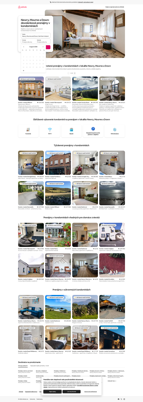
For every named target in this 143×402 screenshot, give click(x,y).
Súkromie (32, 399)
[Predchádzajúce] (68, 73)
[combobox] (35, 36)
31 (23, 70)
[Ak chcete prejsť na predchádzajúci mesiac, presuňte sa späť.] (23, 46)
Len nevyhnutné (71, 391)
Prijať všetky (52, 391)
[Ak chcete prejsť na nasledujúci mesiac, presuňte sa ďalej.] (42, 46)
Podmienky (40, 399)
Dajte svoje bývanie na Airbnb (115, 7)
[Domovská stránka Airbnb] (22, 7)
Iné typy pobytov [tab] (23, 365)
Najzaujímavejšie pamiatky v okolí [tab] (39, 365)
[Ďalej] (74, 73)
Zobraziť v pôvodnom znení (85, 2)
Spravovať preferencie (90, 391)
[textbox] (28, 42)
